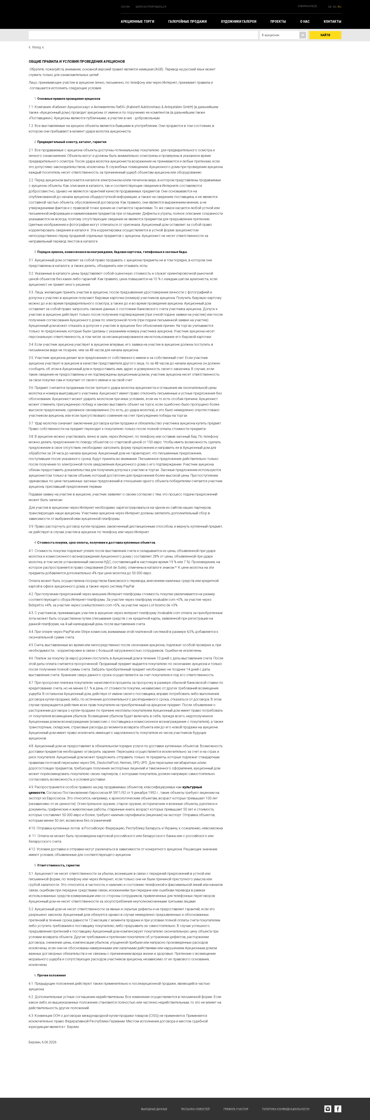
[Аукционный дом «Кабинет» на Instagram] (327, 1108)
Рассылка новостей (195, 1109)
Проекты (278, 21)
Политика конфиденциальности (285, 1109)
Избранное (307, 6)
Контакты (332, 21)
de (330, 6)
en (334, 6)
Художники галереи (238, 21)
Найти (325, 35)
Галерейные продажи (187, 21)
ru (339, 6)
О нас (305, 21)
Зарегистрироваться (150, 6)
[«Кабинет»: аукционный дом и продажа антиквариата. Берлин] (50, 1109)
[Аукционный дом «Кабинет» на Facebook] (337, 1108)
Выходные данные (154, 1109)
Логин (125, 6)
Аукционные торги (137, 21)
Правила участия (236, 1109)
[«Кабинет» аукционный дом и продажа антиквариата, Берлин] (72, 14)
